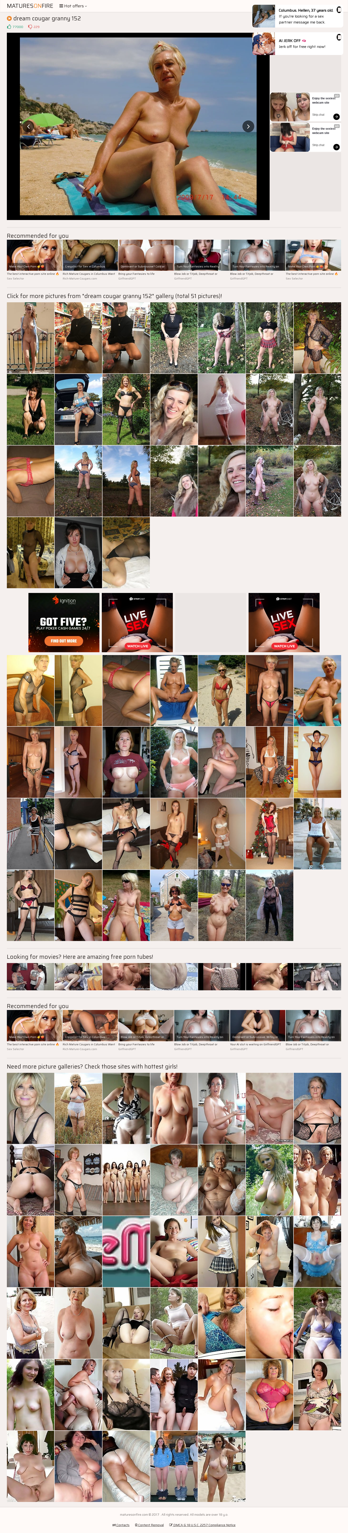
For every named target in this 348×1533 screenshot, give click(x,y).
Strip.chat (318, 114)
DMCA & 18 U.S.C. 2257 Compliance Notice (204, 1525)
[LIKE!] (9, 26)
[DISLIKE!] (30, 26)
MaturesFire (30, 5)
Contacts (122, 1525)
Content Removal (151, 1525)
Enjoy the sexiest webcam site (324, 100)
